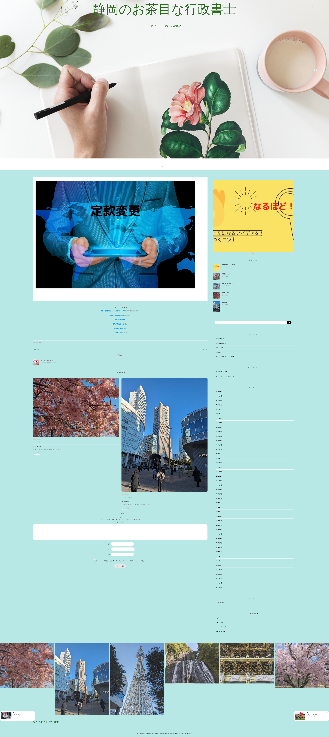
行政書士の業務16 (312, 714)
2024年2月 (219, 400)
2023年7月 (219, 422)
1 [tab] (117, 513)
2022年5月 (219, 480)
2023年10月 (219, 414)
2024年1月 (219, 405)
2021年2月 (219, 547)
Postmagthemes (187, 733)
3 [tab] (121, 513)
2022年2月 (219, 494)
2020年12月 (219, 556)
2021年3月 (219, 543)
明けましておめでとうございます (225, 356)
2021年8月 (219, 520)
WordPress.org (220, 631)
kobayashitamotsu (48, 360)
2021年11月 (219, 507)
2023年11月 (219, 409)
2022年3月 (219, 489)
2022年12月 (219, 454)
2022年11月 (219, 458)
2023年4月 (219, 436)
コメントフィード (221, 627)
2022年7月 (219, 471)
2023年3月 (219, 440)
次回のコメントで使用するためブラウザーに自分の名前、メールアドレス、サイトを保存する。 (121, 561)
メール (108, 549)
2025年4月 (219, 391)
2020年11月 (219, 560)
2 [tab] (119, 513)
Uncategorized (120, 304)
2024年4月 (219, 396)
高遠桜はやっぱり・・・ (131, 446)
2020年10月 (219, 565)
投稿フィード (219, 622)
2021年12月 (219, 503)
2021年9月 (219, 516)
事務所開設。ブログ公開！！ (230, 264)
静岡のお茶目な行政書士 (164, 9)
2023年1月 (219, 449)
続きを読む (37, 508)
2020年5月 (219, 587)
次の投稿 (205, 349)
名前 (108, 544)
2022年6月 (219, 476)
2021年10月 (219, 512)
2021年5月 (219, 534)
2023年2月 (219, 445)
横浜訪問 (36, 501)
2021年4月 (219, 538)
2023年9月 (219, 418)
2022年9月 (219, 463)
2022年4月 (219, 485)
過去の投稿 (36, 349)
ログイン (218, 618)
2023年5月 (219, 431)
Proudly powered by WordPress (146, 733)
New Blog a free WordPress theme (170, 733)
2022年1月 (219, 498)
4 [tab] (123, 513)
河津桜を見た (225, 292)
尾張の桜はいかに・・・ (228, 283)
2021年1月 (219, 552)
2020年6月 (219, 583)
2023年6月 (219, 427)
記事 (163, 166)
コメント (120, 522)
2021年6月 (219, 529)
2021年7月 (219, 525)
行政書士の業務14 (18, 714)
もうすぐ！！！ (220, 372)
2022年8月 (219, 467)
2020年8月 (219, 574)
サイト (108, 554)
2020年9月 (219, 569)
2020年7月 (219, 578)
